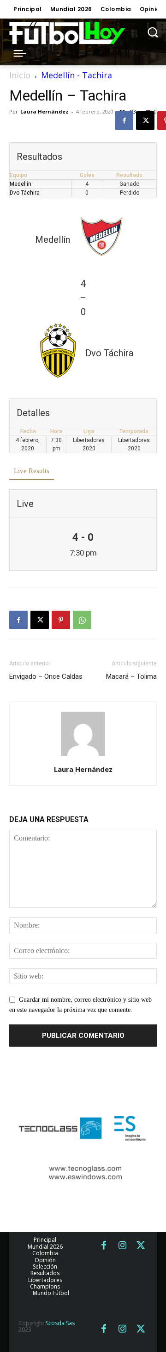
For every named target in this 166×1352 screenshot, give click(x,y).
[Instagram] (122, 1246)
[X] (145, 120)
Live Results (31, 470)
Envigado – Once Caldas (46, 676)
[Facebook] (124, 120)
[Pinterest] (61, 620)
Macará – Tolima (131, 676)
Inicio (19, 75)
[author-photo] (83, 756)
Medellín (20, 184)
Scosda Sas (60, 1323)
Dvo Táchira (25, 193)
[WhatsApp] (82, 620)
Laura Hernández (44, 111)
